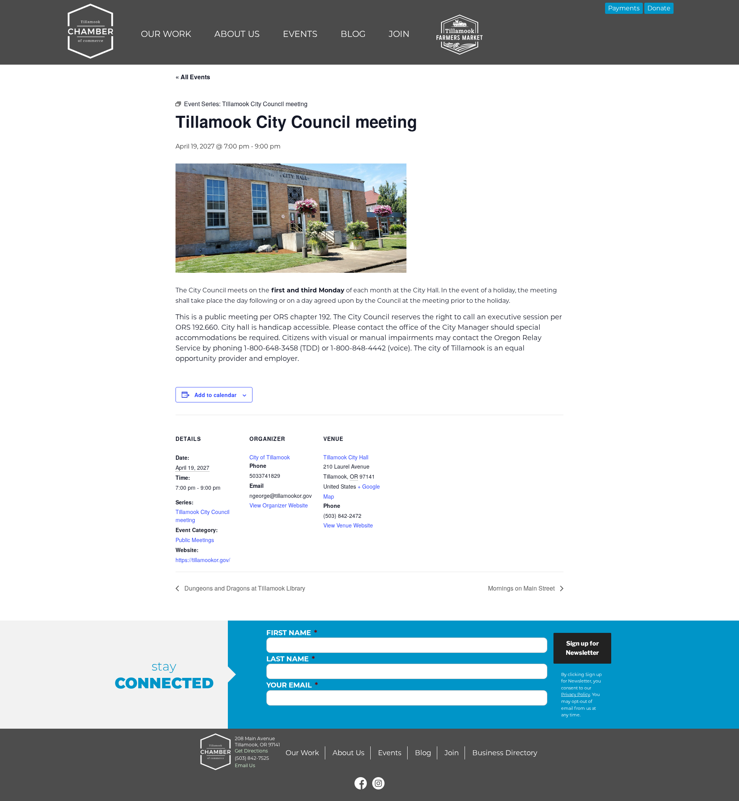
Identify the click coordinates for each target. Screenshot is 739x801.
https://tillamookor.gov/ (203, 560)
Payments (624, 8)
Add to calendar (215, 395)
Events (300, 34)
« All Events (193, 76)
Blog (353, 34)
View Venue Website (348, 525)
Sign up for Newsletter (582, 648)
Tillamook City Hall (345, 457)
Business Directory (504, 753)
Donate (658, 8)
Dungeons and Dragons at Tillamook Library (244, 588)
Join (399, 34)
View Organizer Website (278, 505)
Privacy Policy (575, 694)
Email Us (245, 765)
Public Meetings (195, 540)
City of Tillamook (269, 457)
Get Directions (251, 751)
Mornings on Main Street (522, 588)
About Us (237, 34)
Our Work (166, 34)
